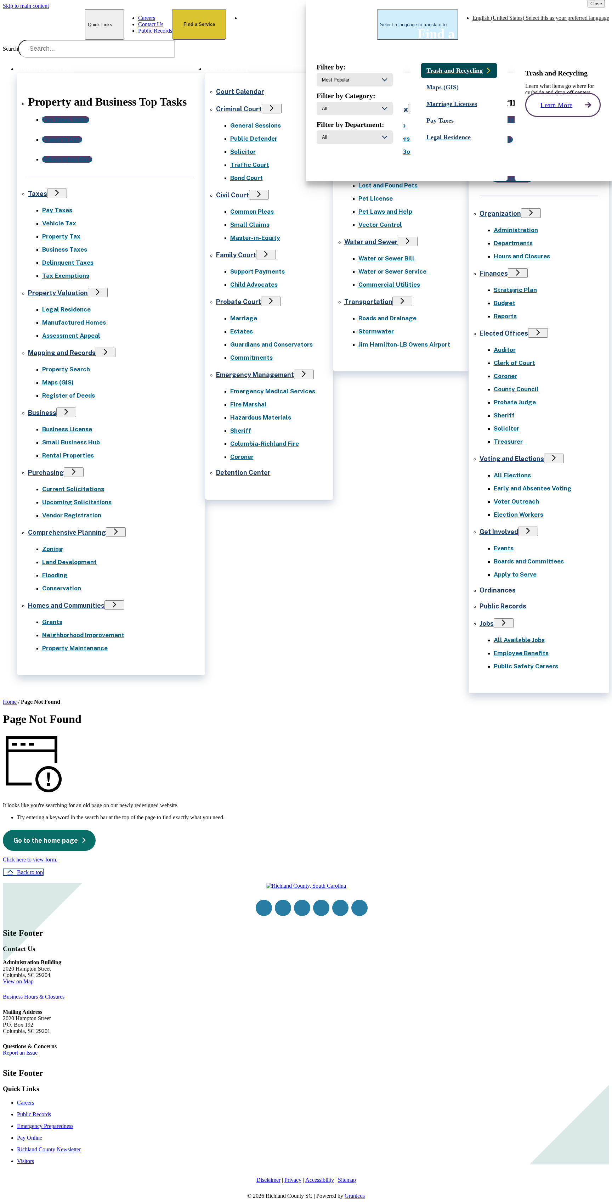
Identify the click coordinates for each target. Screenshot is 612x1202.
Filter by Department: (350, 124)
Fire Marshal (248, 404)
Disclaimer (268, 1180)
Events (504, 548)
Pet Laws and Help (385, 211)
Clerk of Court (514, 362)
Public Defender (253, 138)
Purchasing (46, 472)
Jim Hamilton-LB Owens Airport (404, 344)
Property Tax (61, 236)
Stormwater (376, 331)
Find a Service (199, 24)
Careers (25, 1103)
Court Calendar (240, 91)
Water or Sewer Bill (386, 258)
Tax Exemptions (65, 275)
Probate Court (238, 301)
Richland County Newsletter (49, 1149)
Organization (500, 213)
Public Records (503, 606)
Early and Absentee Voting (533, 488)
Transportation (368, 301)
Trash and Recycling (454, 70)
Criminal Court (239, 109)
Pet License (375, 198)
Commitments (251, 357)
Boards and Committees (529, 561)
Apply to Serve (515, 574)
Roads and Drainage (387, 318)
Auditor (505, 349)
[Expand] (83, 68)
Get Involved (499, 531)
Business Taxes (64, 249)
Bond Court (246, 177)
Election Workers (518, 514)
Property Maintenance (75, 648)
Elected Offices (504, 333)
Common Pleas (252, 211)
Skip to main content (26, 6)
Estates (241, 331)
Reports (505, 316)
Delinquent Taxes (68, 262)
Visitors (25, 1161)
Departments (513, 243)
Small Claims (250, 224)
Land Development (69, 562)
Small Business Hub (71, 442)
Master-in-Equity (255, 237)
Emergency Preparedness (45, 1126)
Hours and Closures (522, 256)
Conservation (61, 588)
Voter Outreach (516, 501)
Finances (494, 273)
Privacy (292, 1180)
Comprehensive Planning (67, 532)
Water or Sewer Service (392, 271)
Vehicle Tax (59, 223)
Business (42, 412)
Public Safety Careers (526, 666)
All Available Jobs (519, 640)
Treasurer (508, 441)
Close (596, 3)
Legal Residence (66, 309)
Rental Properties (68, 455)
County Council (516, 389)
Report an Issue (20, 1053)
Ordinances (498, 590)
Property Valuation (58, 293)
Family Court (236, 255)
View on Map (18, 981)
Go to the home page (45, 840)
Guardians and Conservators (271, 344)
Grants (52, 621)
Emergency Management (255, 374)
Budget (504, 303)
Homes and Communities (66, 605)
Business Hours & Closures (33, 997)
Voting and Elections (512, 458)
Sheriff (240, 430)
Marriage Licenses (451, 103)
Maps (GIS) (58, 382)
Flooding (55, 575)
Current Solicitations (73, 489)
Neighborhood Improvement (83, 635)
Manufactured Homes (74, 322)
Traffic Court (249, 164)
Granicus (355, 1196)
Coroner (242, 456)
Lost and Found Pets (388, 185)
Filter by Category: (346, 96)
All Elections (512, 475)
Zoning (52, 548)
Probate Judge (515, 402)
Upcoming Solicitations (77, 502)
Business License (67, 429)
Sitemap (347, 1180)
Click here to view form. (30, 859)
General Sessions (255, 125)
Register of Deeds (68, 395)
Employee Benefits (521, 653)
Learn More (556, 104)
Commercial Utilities (389, 284)
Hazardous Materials (260, 417)
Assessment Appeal (71, 335)
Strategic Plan (515, 289)
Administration (516, 230)
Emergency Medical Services (272, 391)
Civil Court (232, 195)
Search (10, 49)
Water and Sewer (371, 242)
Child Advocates (254, 284)
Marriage (243, 318)
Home (10, 702)
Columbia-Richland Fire (264, 443)
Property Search (66, 369)
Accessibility (319, 1180)
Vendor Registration (71, 515)
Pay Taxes (57, 210)
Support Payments (257, 271)
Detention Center (243, 472)
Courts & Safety (226, 69)
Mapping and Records (62, 352)
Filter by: (331, 67)
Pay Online (29, 1138)
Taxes (37, 193)
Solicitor (243, 151)
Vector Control (380, 224)
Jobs (487, 623)
